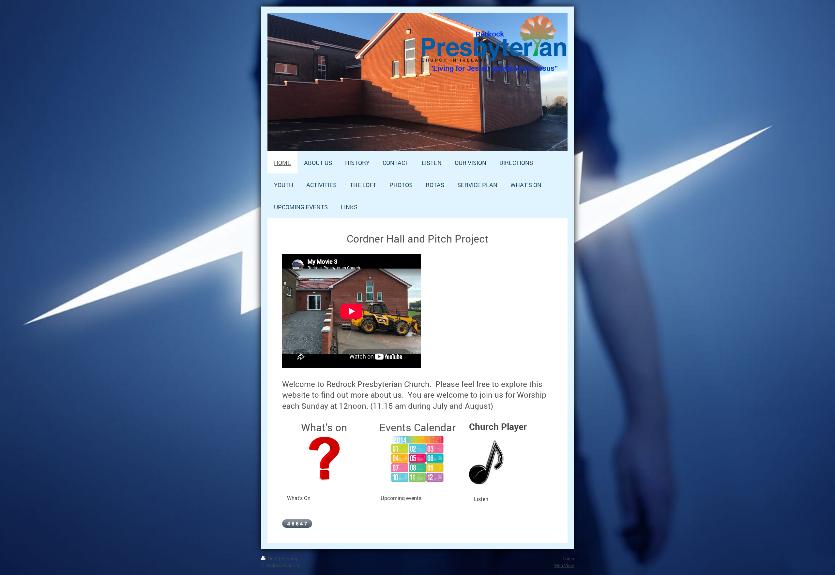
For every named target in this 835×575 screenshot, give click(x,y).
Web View (564, 565)
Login (568, 558)
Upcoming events (401, 497)
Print (273, 558)
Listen (481, 498)
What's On (299, 497)
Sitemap (289, 558)
